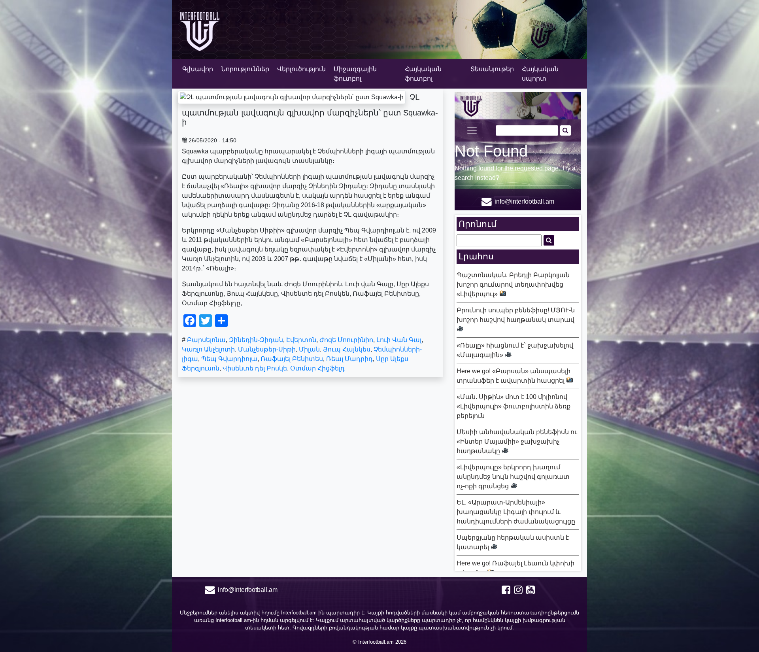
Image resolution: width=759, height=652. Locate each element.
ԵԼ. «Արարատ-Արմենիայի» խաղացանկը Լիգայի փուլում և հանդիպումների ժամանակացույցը (516, 512)
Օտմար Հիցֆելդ (317, 368)
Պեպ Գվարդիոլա (229, 358)
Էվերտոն (301, 339)
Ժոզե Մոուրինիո (346, 339)
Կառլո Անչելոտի (208, 349)
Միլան (309, 349)
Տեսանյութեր (492, 69)
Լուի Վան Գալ (398, 339)
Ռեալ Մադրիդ (349, 358)
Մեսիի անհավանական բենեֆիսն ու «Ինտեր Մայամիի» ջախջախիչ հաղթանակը (517, 441)
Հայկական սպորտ (540, 74)
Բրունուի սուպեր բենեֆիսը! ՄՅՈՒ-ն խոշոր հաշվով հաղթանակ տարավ (516, 315)
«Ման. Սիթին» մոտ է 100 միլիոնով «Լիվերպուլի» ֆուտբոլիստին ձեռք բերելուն (513, 406)
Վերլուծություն (301, 69)
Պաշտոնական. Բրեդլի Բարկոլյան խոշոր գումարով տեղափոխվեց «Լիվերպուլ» (513, 284)
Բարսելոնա (206, 339)
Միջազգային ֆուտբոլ (355, 74)
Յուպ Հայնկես (346, 349)
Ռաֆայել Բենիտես (292, 358)
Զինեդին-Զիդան (256, 339)
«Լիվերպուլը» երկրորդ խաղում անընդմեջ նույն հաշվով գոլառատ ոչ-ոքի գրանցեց (513, 476)
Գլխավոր (197, 69)
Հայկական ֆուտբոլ (423, 74)
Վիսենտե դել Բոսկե (255, 368)
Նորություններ (245, 69)
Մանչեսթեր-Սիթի (267, 349)
